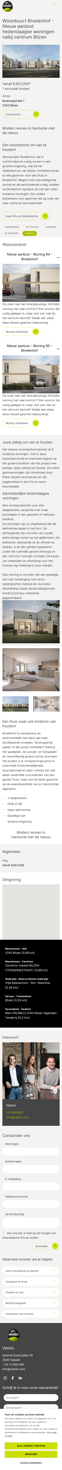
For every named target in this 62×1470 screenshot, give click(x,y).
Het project (32, 227)
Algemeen (51, 227)
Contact (29, 233)
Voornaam (12, 1144)
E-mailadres (13, 1179)
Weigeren (31, 1454)
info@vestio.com (17, 1117)
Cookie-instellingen (31, 1462)
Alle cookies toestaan (31, 1446)
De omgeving (11, 233)
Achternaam (13, 1161)
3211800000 (14, 1112)
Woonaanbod (12, 227)
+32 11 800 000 (13, 1364)
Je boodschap (14, 1214)
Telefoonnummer (16, 1196)
